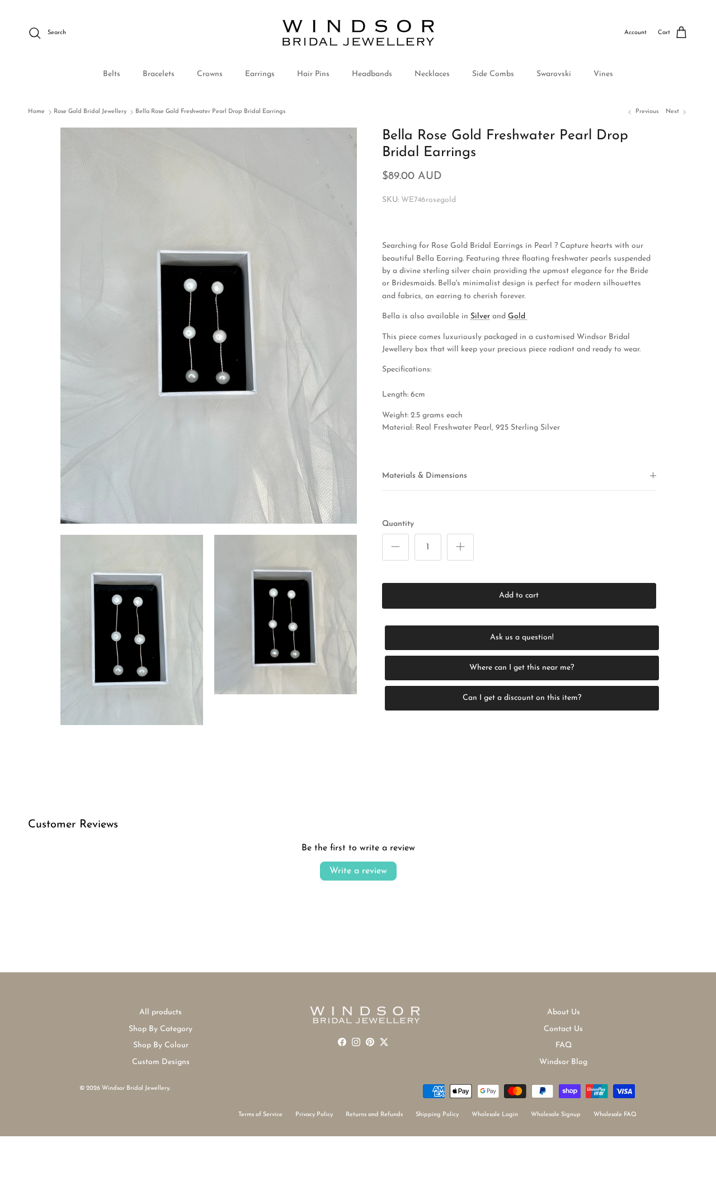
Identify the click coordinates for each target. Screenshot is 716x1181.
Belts (111, 74)
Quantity (398, 523)
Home (36, 112)
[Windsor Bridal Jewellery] (358, 33)
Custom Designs (161, 1062)
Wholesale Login (495, 1115)
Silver (480, 316)
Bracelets (159, 74)
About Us (563, 1012)
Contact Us (563, 1029)
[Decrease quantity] (395, 547)
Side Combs (493, 74)
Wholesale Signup (556, 1115)
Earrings (260, 74)
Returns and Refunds (374, 1115)
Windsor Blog (563, 1062)
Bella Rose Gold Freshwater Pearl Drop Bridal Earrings (210, 112)
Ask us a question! (522, 637)
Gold (517, 316)
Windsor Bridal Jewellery (135, 1088)
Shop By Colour (161, 1045)
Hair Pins (313, 74)
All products (160, 1012)
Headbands (372, 74)
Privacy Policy (314, 1115)
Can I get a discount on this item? (522, 698)
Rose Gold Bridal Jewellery (90, 112)
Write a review (358, 871)
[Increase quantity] (460, 547)
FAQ (563, 1045)
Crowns (210, 74)
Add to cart (519, 595)
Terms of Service (260, 1115)
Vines (603, 74)
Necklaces (432, 74)
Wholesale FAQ (615, 1115)
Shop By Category (160, 1029)
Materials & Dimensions (424, 476)
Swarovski (553, 74)
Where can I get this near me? (521, 668)
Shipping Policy (437, 1115)
